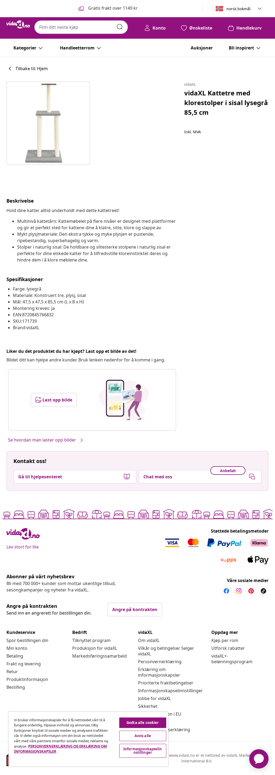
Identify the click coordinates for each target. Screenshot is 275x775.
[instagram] (238, 591)
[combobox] (81, 27)
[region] (88, 739)
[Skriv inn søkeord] (119, 27)
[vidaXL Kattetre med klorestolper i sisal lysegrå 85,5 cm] (48, 123)
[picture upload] (124, 400)
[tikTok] (263, 591)
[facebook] (226, 591)
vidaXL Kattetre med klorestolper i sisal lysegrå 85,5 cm (226, 102)
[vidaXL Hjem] (18, 24)
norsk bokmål (238, 8)
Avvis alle (143, 735)
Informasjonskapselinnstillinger (170, 691)
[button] (107, 8)
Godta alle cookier (142, 722)
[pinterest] (251, 591)
